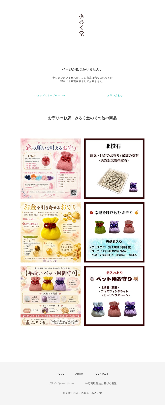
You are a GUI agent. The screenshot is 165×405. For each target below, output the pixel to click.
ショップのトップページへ (50, 95)
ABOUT (80, 373)
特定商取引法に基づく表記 (101, 383)
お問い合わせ (115, 95)
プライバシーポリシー (61, 383)
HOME (61, 373)
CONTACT (102, 373)
